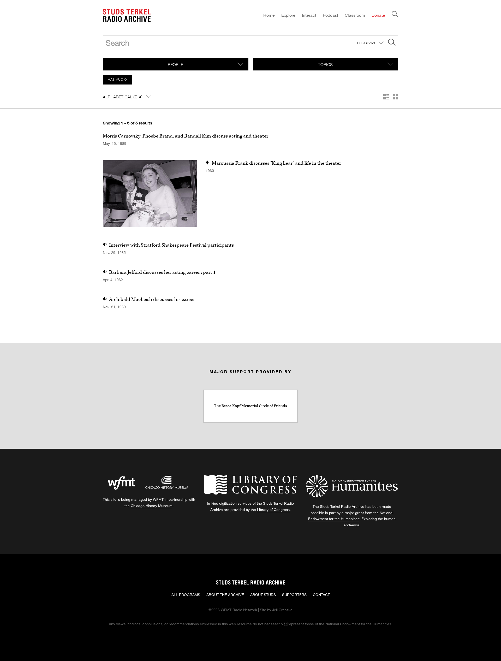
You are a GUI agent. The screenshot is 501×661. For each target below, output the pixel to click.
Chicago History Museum (151, 505)
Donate (378, 15)
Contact (321, 594)
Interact (309, 15)
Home (269, 15)
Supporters (294, 594)
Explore (288, 15)
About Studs (263, 594)
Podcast (330, 15)
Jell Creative (282, 610)
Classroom (355, 15)
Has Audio (117, 79)
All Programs (185, 594)
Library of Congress (273, 509)
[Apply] (392, 43)
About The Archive (225, 594)
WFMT (158, 499)
